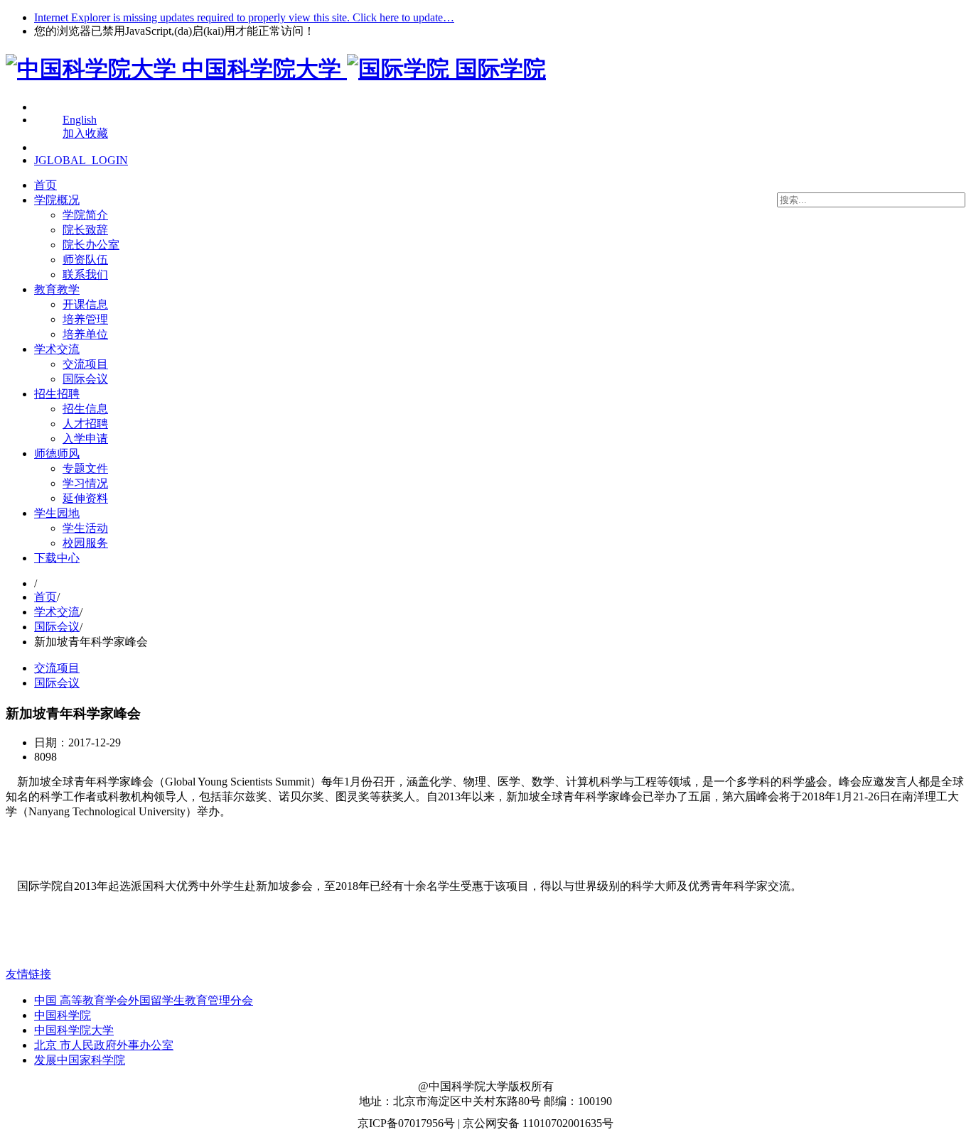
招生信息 (85, 409)
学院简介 (85, 215)
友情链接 (28, 974)
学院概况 (57, 200)
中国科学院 (62, 1015)
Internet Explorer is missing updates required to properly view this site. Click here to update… (244, 17)
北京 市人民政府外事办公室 (103, 1045)
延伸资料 (85, 498)
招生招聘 (57, 394)
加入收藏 (85, 133)
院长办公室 (91, 245)
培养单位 (85, 334)
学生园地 (57, 513)
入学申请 (85, 439)
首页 (45, 185)
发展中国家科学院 (79, 1060)
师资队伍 (85, 260)
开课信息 (85, 304)
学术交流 (57, 349)
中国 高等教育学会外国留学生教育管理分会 (143, 1000)
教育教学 (57, 289)
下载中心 (57, 558)
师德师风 (57, 453)
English (80, 120)
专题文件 (85, 468)
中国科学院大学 (74, 1030)
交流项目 (85, 364)
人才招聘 (85, 424)
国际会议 (85, 379)
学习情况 (85, 483)
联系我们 (85, 274)
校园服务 (85, 543)
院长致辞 (85, 230)
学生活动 (85, 528)
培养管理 (85, 319)
